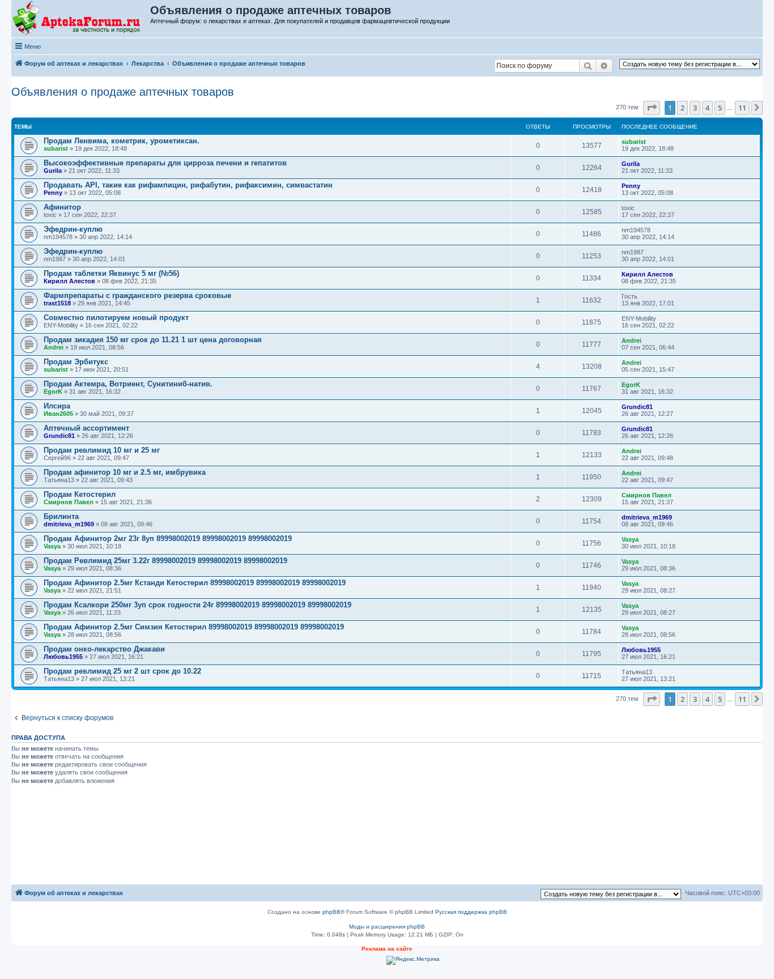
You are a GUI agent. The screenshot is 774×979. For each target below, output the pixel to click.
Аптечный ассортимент (86, 428)
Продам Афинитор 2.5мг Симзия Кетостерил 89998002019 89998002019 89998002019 (194, 627)
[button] (651, 107)
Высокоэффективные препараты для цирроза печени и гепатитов (165, 163)
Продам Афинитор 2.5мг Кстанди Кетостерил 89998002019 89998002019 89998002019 (195, 582)
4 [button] (707, 108)
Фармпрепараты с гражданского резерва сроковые (137, 295)
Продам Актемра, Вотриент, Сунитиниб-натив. (128, 384)
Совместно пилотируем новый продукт (116, 317)
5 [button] (720, 108)
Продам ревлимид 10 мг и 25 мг (102, 450)
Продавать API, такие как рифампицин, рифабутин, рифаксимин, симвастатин (188, 185)
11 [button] (742, 108)
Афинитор (62, 207)
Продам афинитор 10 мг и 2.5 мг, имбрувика (125, 472)
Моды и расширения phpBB (387, 926)
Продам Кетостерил (80, 494)
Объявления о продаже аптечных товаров (122, 92)
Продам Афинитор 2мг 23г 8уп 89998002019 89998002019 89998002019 (168, 538)
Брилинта (61, 516)
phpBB (331, 912)
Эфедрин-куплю (73, 229)
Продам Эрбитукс (76, 361)
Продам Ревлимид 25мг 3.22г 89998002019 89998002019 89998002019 (165, 560)
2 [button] (682, 108)
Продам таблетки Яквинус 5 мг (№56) (111, 273)
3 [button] (695, 108)
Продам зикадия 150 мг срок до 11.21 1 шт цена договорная (153, 339)
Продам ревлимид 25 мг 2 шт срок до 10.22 (122, 671)
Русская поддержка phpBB (471, 912)
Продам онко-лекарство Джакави (104, 649)
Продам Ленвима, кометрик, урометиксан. (121, 141)
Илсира (57, 406)
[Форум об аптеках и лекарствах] (81, 18)
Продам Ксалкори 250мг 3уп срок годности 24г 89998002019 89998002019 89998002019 (197, 605)
